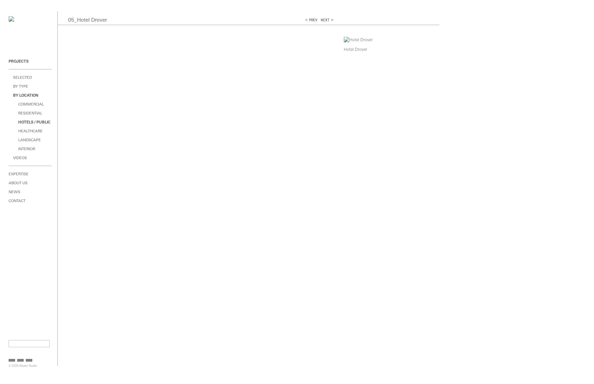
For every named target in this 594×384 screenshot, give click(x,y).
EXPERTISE (19, 174)
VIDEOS (20, 157)
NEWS (14, 191)
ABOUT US (18, 182)
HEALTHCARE (30, 131)
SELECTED (22, 77)
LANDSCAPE (29, 140)
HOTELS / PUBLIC (34, 122)
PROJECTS (19, 61)
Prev (313, 20)
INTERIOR (26, 148)
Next (325, 20)
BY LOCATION (25, 95)
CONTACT (17, 200)
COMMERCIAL (31, 104)
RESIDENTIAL (30, 113)
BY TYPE (20, 86)
